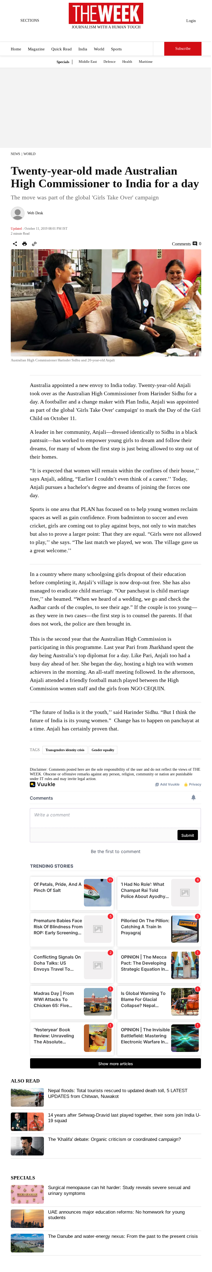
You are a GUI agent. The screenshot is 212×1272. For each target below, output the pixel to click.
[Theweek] (106, 13)
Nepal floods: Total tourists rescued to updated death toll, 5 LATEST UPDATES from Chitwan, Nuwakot (117, 1093)
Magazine (36, 49)
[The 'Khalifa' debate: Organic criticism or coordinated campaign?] (27, 1146)
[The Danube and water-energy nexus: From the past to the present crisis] (27, 1243)
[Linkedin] (119, 34)
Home (16, 49)
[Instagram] (101, 34)
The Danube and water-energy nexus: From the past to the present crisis (123, 1236)
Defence (110, 61)
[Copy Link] (34, 244)
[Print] (24, 244)
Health (127, 61)
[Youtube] (110, 34)
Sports (116, 49)
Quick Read (61, 49)
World (99, 49)
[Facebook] (83, 34)
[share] (15, 244)
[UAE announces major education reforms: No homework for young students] (27, 1218)
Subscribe (182, 49)
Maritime (146, 61)
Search (159, 48)
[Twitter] (92, 34)
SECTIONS (29, 20)
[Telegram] (129, 34)
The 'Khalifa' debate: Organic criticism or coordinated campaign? (114, 1139)
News (15, 154)
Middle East (88, 61)
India (82, 49)
